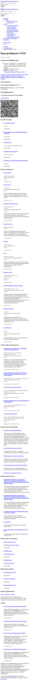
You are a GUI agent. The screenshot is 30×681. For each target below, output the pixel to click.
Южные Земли (7, 184)
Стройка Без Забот (8, 224)
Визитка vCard (21, 72)
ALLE (5, 253)
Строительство (5, 98)
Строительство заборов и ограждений (13, 448)
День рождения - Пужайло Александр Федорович (15, 621)
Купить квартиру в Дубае (10, 542)
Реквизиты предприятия (9, 578)
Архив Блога (10, 35)
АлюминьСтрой (7, 327)
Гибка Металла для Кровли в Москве (12, 472)
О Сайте (6, 19)
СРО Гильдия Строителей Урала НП (12, 387)
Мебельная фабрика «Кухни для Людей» (13, 285)
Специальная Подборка (13, 37)
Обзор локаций (11, 28)
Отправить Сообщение (10, 72)
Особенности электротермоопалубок (12, 430)
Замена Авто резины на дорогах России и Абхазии (15, 465)
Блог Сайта (10, 32)
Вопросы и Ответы (12, 21)
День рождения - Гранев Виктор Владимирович (15, 606)
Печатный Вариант (15, 74)
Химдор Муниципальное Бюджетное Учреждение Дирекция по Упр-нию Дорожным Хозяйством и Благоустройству (15, 374)
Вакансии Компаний (12, 31)
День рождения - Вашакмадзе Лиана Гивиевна (15, 633)
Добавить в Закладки (11, 76)
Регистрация (7, 42)
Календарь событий (12, 29)
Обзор (5, 24)
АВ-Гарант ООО (8, 142)
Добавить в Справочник (10, 38)
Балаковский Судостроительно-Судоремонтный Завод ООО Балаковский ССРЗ (15, 349)
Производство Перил (9, 308)
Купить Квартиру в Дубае (10, 572)
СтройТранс (13, 677)
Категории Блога (11, 34)
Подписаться (14, 77)
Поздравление (7, 521)
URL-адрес (4, 679)
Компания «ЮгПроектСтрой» (11, 203)
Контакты (6, 39)
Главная (6, 18)
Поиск (2, 6)
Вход (5, 44)
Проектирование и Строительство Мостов (14, 456)
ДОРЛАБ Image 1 (8, 560)
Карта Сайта (10, 22)
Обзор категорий (11, 27)
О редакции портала (12, 25)
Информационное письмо (10, 585)
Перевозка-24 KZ (8, 272)
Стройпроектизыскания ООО (11, 151)
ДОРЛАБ (6, 241)
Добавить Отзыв (5, 74)
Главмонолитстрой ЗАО (9, 123)
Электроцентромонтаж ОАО (10, 413)
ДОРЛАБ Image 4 (8, 551)
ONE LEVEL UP (7, 172)
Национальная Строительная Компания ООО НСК (16, 160)
